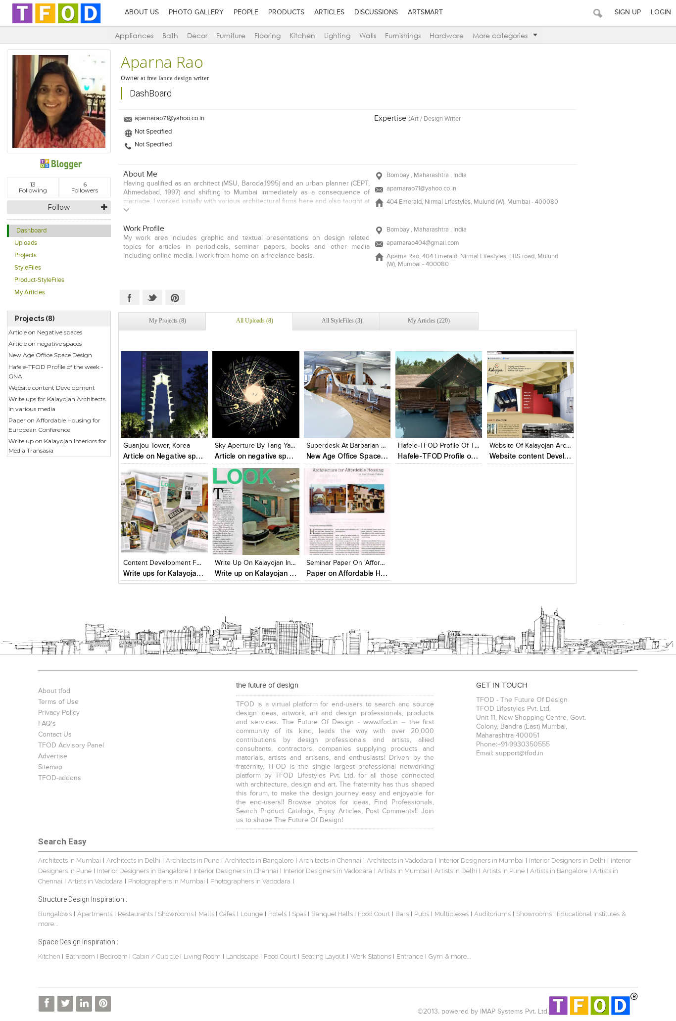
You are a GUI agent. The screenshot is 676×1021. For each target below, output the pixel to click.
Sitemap (50, 767)
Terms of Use (58, 701)
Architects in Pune (192, 860)
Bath (170, 35)
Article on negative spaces (45, 343)
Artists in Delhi (456, 871)
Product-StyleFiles (39, 280)
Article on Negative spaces (45, 332)
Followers (84, 187)
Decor (197, 35)
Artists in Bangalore (558, 871)
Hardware (447, 35)
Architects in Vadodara (400, 860)
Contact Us (55, 734)
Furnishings (403, 35)
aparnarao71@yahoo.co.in (169, 118)
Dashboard (31, 231)
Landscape (242, 956)
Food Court (374, 914)
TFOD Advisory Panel (71, 745)
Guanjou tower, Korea (156, 445)
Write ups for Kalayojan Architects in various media (56, 403)
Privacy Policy (59, 712)
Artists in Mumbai (403, 871)
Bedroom (114, 956)
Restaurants (136, 914)
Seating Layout (323, 956)
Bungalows (55, 914)
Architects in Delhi (133, 860)
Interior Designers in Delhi (567, 860)
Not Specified (153, 132)
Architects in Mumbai (69, 860)
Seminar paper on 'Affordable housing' (366, 562)
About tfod (54, 691)
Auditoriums (492, 914)
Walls (367, 35)
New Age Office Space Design (50, 355)
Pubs (421, 914)
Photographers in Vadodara (250, 881)
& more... (458, 956)
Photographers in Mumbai (166, 881)
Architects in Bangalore (259, 860)
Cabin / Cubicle (156, 956)
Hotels (277, 914)
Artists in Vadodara (95, 881)
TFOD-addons (59, 778)
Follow (59, 207)
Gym (436, 956)
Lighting (337, 35)
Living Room (202, 956)
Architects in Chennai (330, 860)
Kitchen (302, 35)
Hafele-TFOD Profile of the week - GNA (55, 371)
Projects (25, 255)
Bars (402, 914)
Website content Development (51, 387)
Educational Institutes (588, 914)
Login (661, 12)
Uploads (25, 243)
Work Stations (370, 956)
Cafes (227, 914)
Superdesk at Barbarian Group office (363, 445)
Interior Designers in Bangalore (142, 871)
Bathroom (81, 956)
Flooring (267, 35)
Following (33, 187)
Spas (300, 914)
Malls (207, 914)
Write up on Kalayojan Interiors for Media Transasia (57, 445)
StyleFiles (27, 268)
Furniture (230, 35)
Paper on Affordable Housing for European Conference (54, 425)
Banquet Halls (332, 914)
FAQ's (47, 723)
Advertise (52, 756)
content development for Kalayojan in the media (199, 562)
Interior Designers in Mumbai (481, 860)
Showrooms (176, 914)
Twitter (152, 297)
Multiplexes (452, 914)
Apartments (94, 914)
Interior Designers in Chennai (235, 871)
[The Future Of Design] (56, 23)
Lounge (252, 914)
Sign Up (628, 12)
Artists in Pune (504, 871)
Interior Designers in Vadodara (328, 871)
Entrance (409, 956)
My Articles (29, 292)
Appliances (134, 35)
